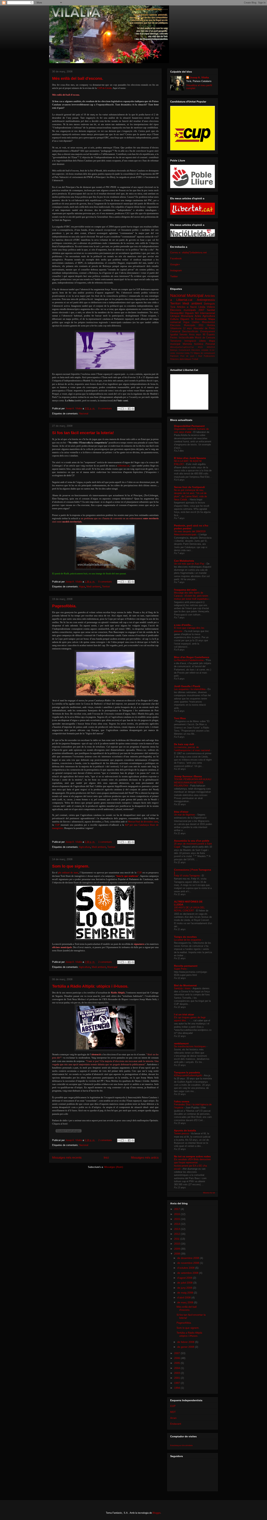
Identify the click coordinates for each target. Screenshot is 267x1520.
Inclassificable (186, 337)
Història (211, 325)
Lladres (195, 322)
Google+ (175, 264)
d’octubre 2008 (186, 1267)
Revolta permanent (185, 965)
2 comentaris (105, 962)
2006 (177, 1358)
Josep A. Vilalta (74, 408)
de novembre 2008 (188, 1262)
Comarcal (175, 331)
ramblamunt (181, 1043)
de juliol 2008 (185, 1282)
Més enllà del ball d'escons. (77, 78)
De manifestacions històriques (190, 1046)
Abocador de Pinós (204, 328)
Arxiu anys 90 (197, 334)
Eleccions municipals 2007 (187, 309)
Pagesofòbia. (64, 606)
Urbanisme (175, 328)
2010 (177, 1243)
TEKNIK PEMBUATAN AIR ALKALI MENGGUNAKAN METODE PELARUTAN (192, 782)
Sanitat (211, 309)
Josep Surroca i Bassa (188, 776)
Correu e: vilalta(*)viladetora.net (188, 252)
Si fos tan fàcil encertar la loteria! (83, 433)
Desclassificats (190, 331)
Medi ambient (93, 586)
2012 (177, 1233)
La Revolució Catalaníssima (189, 660)
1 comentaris (105, 842)
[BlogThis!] (122, 409)
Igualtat (174, 334)
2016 (177, 1214)
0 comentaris (105, 408)
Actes (198, 315)
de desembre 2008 (188, 1258)
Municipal (112, 967)
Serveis (183, 334)
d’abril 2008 (184, 1297)
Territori (106, 586)
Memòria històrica (193, 344)
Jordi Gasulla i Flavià (187, 686)
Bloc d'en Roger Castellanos (191, 657)
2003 (177, 1372)
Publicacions (209, 356)
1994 (177, 1387)
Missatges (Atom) (113, 1167)
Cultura (174, 319)
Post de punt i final (191, 356)
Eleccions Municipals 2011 (186, 325)
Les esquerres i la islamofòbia (190, 689)
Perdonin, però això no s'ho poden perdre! (191, 527)
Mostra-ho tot (209, 1193)
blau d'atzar (181, 811)
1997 (177, 1382)
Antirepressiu (206, 300)
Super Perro (180, 968)
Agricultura (84, 847)
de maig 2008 (185, 1292)
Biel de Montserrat (185, 985)
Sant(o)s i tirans (182, 988)
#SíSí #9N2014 (206, 347)
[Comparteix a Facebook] (129, 409)
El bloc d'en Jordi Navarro (190, 458)
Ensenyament (207, 331)
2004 (177, 1368)
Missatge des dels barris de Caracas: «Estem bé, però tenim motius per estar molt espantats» (191, 595)
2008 (177, 1253)
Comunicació (184, 350)
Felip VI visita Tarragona (187, 875)
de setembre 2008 (188, 1272)
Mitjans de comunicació (204, 353)
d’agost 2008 (185, 1277)
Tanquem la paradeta (187, 1072)
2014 (177, 1223)
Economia (201, 319)
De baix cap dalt (184, 744)
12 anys (187, 328)
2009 (177, 1248)
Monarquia (187, 315)
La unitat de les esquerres (188, 939)
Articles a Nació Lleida (191, 306)
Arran (173, 1417)
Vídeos (211, 306)
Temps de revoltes (185, 936)
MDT (173, 1411)
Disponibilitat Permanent (189, 426)
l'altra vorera (181, 1101)
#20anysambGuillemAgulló (188, 1075)
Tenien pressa (181, 1133)
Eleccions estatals (199, 350)
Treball (195, 359)
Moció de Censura (205, 337)
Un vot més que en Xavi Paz (189, 563)
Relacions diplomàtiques (180, 359)
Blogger (156, 1512)
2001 (177, 1377)
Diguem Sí (186, 319)
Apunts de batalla (185, 1130)
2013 (177, 1228)
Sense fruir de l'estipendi (189, 487)
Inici (106, 1157)
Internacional (207, 313)
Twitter (174, 276)
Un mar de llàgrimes (185, 814)
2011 (177, 1238)
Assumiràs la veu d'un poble (191, 840)
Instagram (176, 270)
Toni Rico (180, 718)
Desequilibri (177, 313)
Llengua (174, 315)
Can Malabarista (184, 560)
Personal (210, 344)
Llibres (202, 341)
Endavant (175, 1423)
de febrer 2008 (186, 1341)
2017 (177, 1209)
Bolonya (173, 350)
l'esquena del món (185, 589)
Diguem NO (192, 313)
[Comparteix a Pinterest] (133, 409)
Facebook (176, 258)
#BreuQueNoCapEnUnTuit (182, 347)
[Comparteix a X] (126, 409)
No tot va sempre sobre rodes (192, 1156)
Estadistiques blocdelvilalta (181, 1445)
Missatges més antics (145, 1157)
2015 (177, 1219)
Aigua (82, 586)
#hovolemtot (208, 322)
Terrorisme (175, 341)
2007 (177, 1353)
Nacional (83, 413)
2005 (177, 1363)
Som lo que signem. (70, 866)
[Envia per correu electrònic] (119, 409)
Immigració (190, 341)
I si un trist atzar (184, 1014)
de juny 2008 (185, 1287)
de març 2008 (185, 1302)
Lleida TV (188, 353)
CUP (172, 1405)
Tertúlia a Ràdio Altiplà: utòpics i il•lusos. (90, 986)
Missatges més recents (67, 1157)
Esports (211, 334)
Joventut (180, 353)
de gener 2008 (186, 1346)
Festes (173, 337)
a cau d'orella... (183, 624)
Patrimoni (174, 356)
